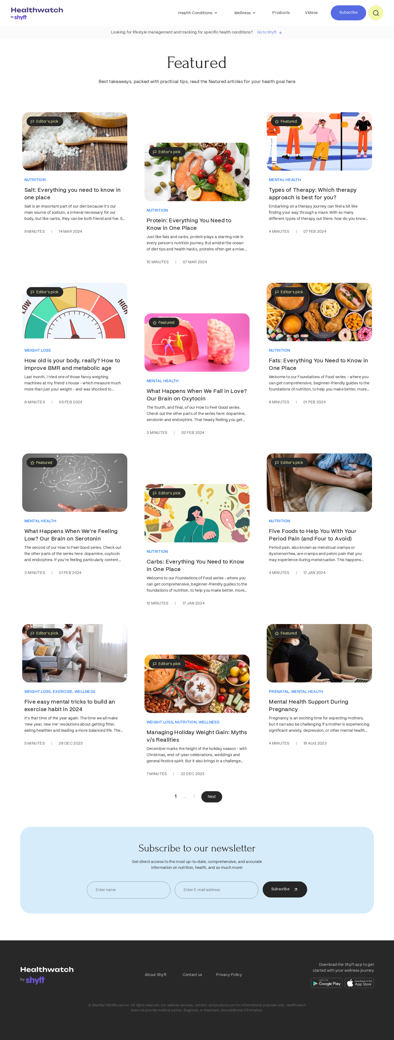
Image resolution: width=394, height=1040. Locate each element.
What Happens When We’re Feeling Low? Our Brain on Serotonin (71, 535)
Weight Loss (37, 350)
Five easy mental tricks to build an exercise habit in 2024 (69, 705)
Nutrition (35, 180)
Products (281, 13)
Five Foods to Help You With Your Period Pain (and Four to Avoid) (312, 535)
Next (212, 797)
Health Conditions (196, 13)
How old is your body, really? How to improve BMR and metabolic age (72, 364)
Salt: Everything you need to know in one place (72, 193)
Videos (311, 13)
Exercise (64, 692)
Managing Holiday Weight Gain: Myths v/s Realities (197, 736)
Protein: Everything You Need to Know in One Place (189, 224)
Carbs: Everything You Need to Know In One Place (195, 565)
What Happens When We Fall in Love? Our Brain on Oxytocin (197, 395)
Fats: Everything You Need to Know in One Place (318, 364)
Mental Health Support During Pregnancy (308, 705)
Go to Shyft (266, 32)
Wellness (243, 13)
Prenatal (280, 692)
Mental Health (285, 180)
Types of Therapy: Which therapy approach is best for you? (312, 193)
